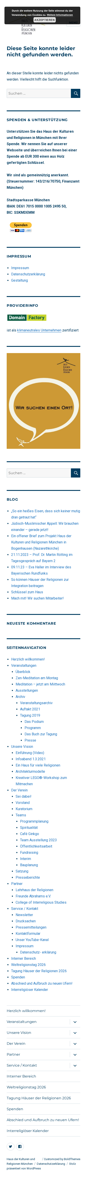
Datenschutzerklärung (28, 274)
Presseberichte (28, 877)
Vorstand (23, 803)
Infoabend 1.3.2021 (31, 759)
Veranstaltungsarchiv (36, 703)
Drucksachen (26, 921)
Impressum (20, 268)
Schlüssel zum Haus (27, 592)
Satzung (22, 871)
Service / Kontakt (24, 909)
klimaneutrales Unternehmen (39, 330)
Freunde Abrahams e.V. (33, 896)
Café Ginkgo (29, 834)
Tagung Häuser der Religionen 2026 (39, 971)
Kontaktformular (28, 933)
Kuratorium (24, 809)
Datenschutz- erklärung (38, 952)
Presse (30, 740)
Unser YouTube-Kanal (32, 940)
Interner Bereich (23, 958)
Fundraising (29, 852)
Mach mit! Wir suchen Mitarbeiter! (37, 598)
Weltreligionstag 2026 (28, 965)
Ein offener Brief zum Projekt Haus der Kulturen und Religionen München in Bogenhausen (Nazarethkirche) (41, 542)
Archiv (20, 697)
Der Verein (19, 790)
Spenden (18, 977)
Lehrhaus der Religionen (34, 890)
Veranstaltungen (23, 665)
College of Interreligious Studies (41, 902)
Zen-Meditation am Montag (37, 678)
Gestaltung (19, 280)
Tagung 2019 (30, 715)
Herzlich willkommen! (28, 659)
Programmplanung (34, 821)
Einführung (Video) (30, 753)
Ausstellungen (27, 690)
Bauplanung (29, 865)
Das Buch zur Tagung (41, 734)
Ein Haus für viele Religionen (38, 765)
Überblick (23, 672)
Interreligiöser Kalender (29, 990)
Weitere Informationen (60, 14)
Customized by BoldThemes (62, 1159)
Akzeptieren (44, 20)
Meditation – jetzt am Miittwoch (40, 684)
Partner (17, 884)
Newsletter (24, 915)
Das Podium (34, 722)
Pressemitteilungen (31, 927)
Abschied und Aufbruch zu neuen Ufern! (41, 983)
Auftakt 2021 (30, 709)
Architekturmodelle (30, 771)
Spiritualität (29, 827)
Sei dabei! (23, 796)
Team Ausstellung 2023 (38, 840)
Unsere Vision (22, 746)
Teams (21, 815)
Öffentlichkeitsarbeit (36, 846)
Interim (25, 859)
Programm (33, 728)
